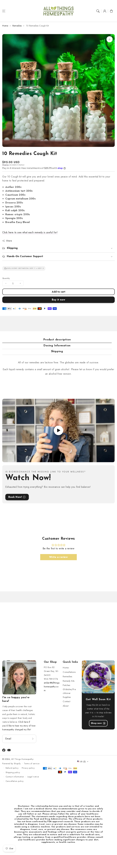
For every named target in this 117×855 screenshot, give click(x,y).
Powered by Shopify (11, 763)
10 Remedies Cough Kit (37, 25)
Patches (66, 685)
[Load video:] (58, 430)
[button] (3, 11)
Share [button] (9, 240)
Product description (57, 339)
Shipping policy (13, 772)
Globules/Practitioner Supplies (69, 693)
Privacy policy (28, 768)
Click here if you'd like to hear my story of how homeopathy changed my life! (18, 725)
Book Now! (15, 497)
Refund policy (12, 768)
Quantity (6, 278)
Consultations (69, 672)
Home (5, 25)
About (65, 705)
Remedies (17, 25)
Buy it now (58, 299)
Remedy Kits (68, 680)
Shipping (5, 165)
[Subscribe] (33, 739)
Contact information (15, 776)
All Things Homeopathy (22, 759)
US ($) (83, 761)
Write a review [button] (58, 557)
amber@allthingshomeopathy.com (52, 686)
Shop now (96, 723)
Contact (66, 701)
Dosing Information (57, 345)
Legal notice (33, 776)
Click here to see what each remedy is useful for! (30, 232)
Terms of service (31, 763)
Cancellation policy (15, 781)
